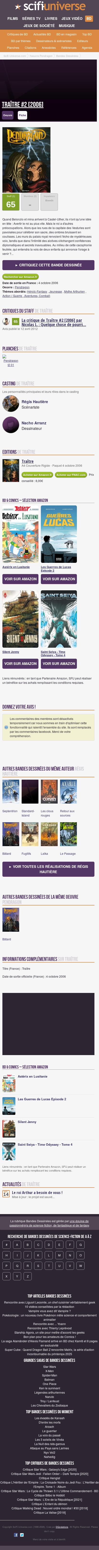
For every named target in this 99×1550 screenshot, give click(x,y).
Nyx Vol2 (49, 1452)
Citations (30, 47)
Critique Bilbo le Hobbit (49, 1495)
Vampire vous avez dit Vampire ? (49, 1311)
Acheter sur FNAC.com (71, 475)
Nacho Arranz (34, 423)
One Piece (49, 1384)
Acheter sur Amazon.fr (37, 475)
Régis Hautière (35, 401)
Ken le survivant (49, 1388)
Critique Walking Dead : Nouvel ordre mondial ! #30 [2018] (50, 1508)
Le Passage (68, 853)
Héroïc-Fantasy (37, 291)
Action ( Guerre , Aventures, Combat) (26, 296)
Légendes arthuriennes (49, 1392)
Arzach (49, 1426)
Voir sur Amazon (20, 578)
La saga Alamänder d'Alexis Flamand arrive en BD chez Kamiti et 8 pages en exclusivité (49, 1343)
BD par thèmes (21, 41)
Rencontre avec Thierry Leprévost (49, 1328)
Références (68, 47)
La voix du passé (49, 1435)
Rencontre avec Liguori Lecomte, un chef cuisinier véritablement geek (49, 1302)
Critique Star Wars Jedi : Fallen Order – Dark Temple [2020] (49, 1474)
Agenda (87, 47)
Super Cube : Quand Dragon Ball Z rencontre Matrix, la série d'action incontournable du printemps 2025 (49, 1351)
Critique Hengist (49, 1478)
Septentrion (10, 811)
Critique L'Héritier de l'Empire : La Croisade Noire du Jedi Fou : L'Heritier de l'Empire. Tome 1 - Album (49, 1484)
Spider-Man (49, 1375)
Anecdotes (49, 47)
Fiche (22, 115)
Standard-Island (28, 813)
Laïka (44, 853)
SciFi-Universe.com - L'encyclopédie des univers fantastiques (49, 7)
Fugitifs (26, 853)
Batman (49, 1379)
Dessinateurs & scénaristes (54, 41)
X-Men (49, 1371)
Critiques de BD (17, 34)
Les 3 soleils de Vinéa (49, 1439)
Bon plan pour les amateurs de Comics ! (50, 1337)
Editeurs (82, 41)
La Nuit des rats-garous (49, 1444)
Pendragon (22, 287)
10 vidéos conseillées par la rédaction (49, 1306)
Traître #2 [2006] (22, 104)
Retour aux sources (67, 813)
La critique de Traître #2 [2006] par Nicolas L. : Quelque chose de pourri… (54, 322)
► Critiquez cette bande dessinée (48, 265)
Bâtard (6, 853)
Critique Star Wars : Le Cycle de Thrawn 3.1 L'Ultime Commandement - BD (49, 1491)
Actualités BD (42, 34)
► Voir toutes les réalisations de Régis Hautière (48, 869)
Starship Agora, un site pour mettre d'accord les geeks (49, 1332)
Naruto (49, 1397)
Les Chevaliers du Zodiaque (49, 1405)
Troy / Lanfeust (49, 1401)
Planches (13, 47)
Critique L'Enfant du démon (49, 1504)
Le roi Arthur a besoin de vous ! (37, 1192)
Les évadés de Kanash (50, 1418)
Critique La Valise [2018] (50, 1512)
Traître (28, 461)
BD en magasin (66, 34)
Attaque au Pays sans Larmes (49, 1448)
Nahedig (49, 1457)
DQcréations (62, 1526)
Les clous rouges (47, 813)
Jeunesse (55, 291)
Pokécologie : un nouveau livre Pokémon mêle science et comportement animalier (49, 1317)
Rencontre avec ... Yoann (49, 1324)
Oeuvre (7, 115)
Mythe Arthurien (74, 291)
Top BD (87, 34)
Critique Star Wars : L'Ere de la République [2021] (49, 1499)
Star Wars (49, 1366)
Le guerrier (49, 1431)
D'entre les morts (50, 1422)
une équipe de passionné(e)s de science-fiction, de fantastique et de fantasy (49, 1223)
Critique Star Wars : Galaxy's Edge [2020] (49, 1469)
